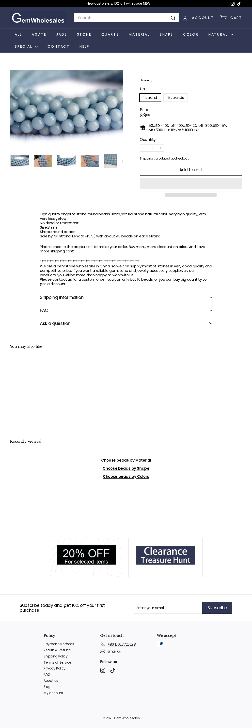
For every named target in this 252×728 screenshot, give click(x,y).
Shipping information (62, 297)
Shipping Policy (55, 656)
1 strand (150, 97)
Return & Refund (57, 650)
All (18, 34)
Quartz (110, 34)
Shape (166, 34)
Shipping (146, 158)
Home (145, 80)
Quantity (148, 139)
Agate (39, 34)
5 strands (175, 97)
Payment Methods (59, 643)
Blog (47, 686)
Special (24, 46)
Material (139, 34)
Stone (84, 34)
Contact (58, 46)
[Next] (120, 161)
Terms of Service (57, 662)
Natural (218, 34)
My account (53, 692)
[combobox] (126, 17)
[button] (191, 183)
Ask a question (55, 323)
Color (191, 34)
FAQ (44, 310)
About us (51, 680)
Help (84, 46)
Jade (61, 34)
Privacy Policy (54, 668)
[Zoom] (66, 107)
